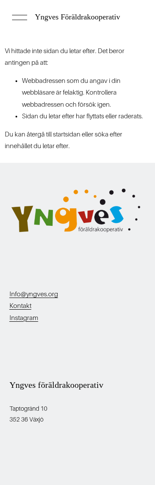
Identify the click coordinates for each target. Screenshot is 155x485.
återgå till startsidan (54, 134)
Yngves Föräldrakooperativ (77, 17)
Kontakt (20, 305)
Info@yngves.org (33, 294)
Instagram (23, 317)
